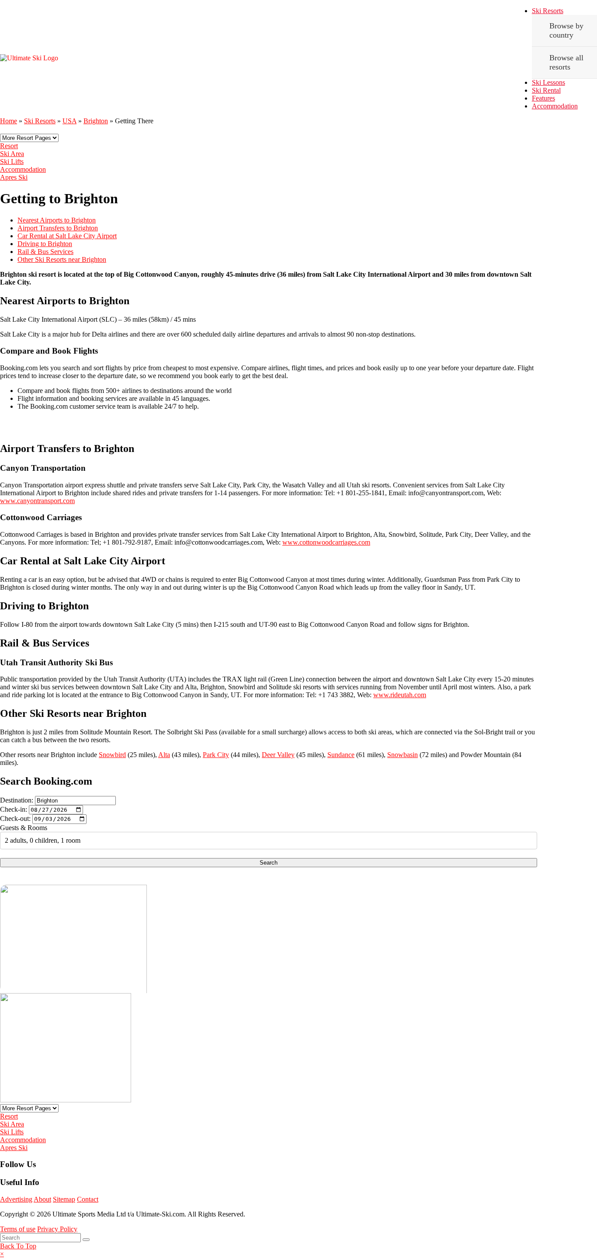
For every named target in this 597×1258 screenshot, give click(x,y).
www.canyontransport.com (37, 500)
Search (269, 862)
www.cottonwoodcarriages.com (326, 542)
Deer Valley (278, 754)
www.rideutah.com (399, 695)
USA (69, 121)
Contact (87, 1199)
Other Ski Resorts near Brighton (61, 259)
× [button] (2, 1254)
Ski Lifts (12, 161)
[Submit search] (86, 1239)
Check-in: (13, 809)
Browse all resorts (566, 62)
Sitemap (64, 1199)
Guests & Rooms (23, 827)
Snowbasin (402, 754)
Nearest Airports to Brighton (56, 220)
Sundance (340, 754)
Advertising (16, 1199)
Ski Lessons (548, 82)
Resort (9, 145)
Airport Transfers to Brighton (57, 228)
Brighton (95, 121)
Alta (164, 754)
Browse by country (566, 30)
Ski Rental (546, 90)
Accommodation (555, 106)
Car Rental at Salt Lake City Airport (67, 236)
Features (543, 98)
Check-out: (15, 818)
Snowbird (112, 754)
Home (8, 121)
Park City (216, 754)
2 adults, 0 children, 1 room (42, 840)
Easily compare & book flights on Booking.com (120, 425)
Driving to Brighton (44, 243)
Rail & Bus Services (45, 251)
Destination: (16, 800)
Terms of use (17, 1229)
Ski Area (12, 153)
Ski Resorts (547, 10)
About (42, 1199)
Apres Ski (14, 177)
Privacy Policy (57, 1229)
